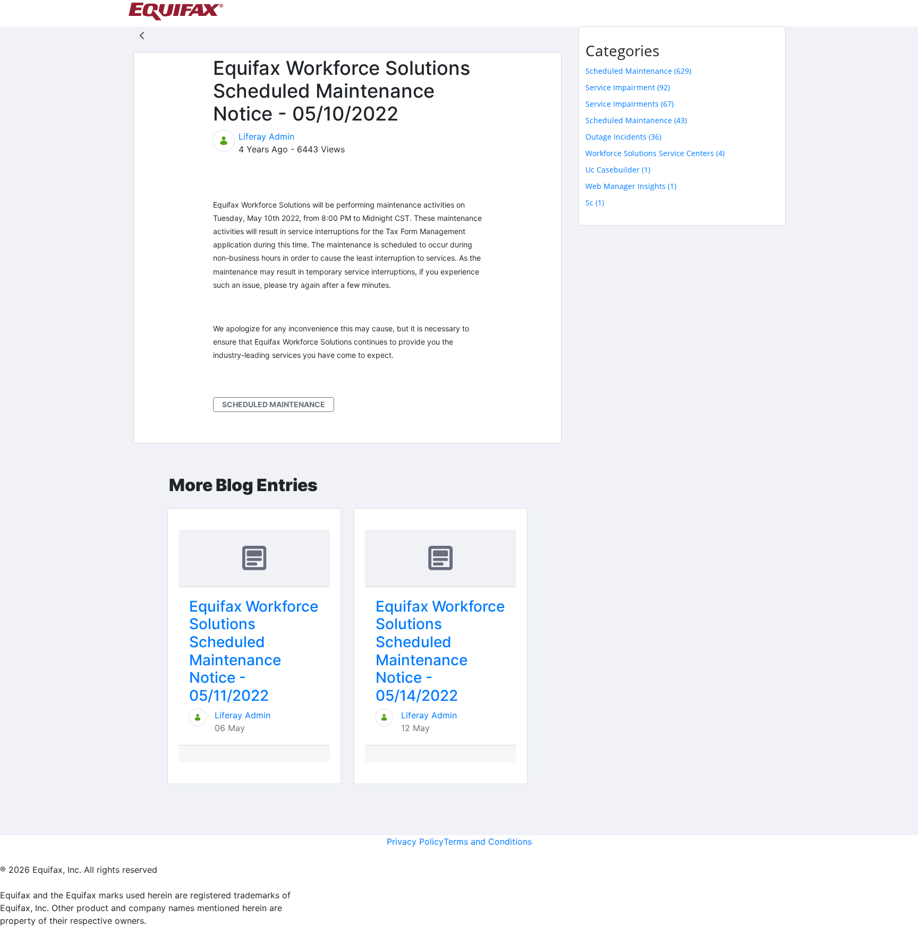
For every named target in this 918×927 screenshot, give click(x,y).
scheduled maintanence (636, 120)
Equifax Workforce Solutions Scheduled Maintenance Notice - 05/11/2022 (253, 651)
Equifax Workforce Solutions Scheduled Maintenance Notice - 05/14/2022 (440, 651)
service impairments (629, 104)
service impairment (627, 87)
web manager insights (630, 186)
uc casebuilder (617, 170)
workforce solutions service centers (655, 153)
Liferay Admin (266, 136)
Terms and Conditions (488, 841)
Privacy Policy (415, 841)
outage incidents (623, 137)
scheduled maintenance (273, 404)
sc (594, 203)
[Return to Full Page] (141, 35)
